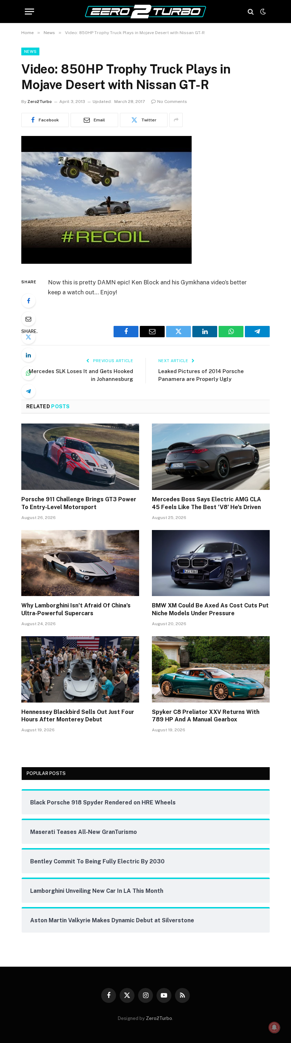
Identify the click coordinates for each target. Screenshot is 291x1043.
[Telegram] (28, 391)
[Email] (28, 319)
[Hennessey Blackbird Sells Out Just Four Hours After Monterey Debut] (80, 669)
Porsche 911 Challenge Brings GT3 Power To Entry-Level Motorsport (78, 503)
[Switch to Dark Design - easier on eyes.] (262, 12)
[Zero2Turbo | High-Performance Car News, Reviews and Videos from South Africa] (145, 11)
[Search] (250, 12)
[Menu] (29, 12)
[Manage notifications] (274, 1027)
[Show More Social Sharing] (176, 120)
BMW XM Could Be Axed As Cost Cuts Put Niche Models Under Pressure (210, 609)
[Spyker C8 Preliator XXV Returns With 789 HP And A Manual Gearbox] (211, 669)
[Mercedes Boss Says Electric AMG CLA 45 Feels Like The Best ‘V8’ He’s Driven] (211, 457)
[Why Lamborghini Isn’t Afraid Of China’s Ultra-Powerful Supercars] (80, 563)
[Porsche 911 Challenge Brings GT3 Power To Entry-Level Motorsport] (80, 457)
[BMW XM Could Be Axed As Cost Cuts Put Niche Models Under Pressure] (211, 563)
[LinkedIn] (28, 355)
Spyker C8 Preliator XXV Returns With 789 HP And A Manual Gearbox (205, 716)
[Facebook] (28, 301)
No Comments (172, 101)
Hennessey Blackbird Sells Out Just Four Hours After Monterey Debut (77, 716)
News (30, 51)
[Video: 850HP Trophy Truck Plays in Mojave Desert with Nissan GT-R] (106, 262)
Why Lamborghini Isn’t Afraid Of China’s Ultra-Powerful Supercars (76, 609)
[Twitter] (28, 337)
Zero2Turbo (39, 101)
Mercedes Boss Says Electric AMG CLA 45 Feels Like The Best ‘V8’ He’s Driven (206, 503)
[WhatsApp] (28, 373)
